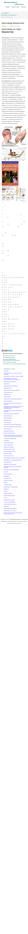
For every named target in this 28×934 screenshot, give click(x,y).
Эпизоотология (7, 422)
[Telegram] (11, 350)
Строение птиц (7, 478)
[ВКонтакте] (2, 350)
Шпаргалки (6, 506)
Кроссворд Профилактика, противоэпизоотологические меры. (11, 360)
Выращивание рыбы (9, 431)
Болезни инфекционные (9, 451)
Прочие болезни (8, 453)
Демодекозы (7, 476)
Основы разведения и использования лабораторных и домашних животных (13, 435)
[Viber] (6, 350)
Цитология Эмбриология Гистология (12, 426)
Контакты (23, 7)
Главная (7, 7)
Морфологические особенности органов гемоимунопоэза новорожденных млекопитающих (13, 407)
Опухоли (6, 472)
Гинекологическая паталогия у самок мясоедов (13, 373)
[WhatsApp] (8, 350)
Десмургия (6, 383)
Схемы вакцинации (8, 445)
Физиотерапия (7, 396)
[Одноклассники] (4, 350)
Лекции (5, 491)
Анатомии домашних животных (11, 413)
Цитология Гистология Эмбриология (12, 424)
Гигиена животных (8, 392)
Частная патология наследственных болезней (12, 403)
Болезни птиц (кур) (8, 480)
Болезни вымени (8, 474)
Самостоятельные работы (10, 504)
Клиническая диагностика (10, 381)
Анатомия (6, 371)
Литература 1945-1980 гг (10, 510)
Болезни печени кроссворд (9, 362)
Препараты (6, 440)
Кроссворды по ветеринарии (11, 487)
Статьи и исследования (9, 502)
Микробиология (7, 388)
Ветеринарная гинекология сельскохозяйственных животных (12, 379)
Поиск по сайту (15, 7)
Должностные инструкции (10, 464)
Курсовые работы (8, 493)
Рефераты (6, 489)
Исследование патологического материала (14, 458)
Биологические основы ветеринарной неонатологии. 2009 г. (13, 513)
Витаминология (7, 420)
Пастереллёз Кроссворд (9, 357)
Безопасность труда (8, 455)
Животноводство (8, 416)
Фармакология (7, 394)
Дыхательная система (9, 433)
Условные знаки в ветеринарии (11, 469)
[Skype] (10, 350)
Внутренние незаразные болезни (12, 390)
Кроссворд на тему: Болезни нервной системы (14, 364)
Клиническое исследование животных (13, 399)
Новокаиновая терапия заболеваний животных (13, 411)
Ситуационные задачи (9, 500)
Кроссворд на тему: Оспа (9, 355)
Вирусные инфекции (9, 447)
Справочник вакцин (8, 442)
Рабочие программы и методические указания (12, 467)
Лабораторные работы (9, 495)
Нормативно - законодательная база (13, 460)
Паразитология (7, 428)
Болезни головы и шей (9, 449)
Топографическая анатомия (10, 386)
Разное (5, 482)
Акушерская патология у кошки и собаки (13, 376)
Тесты (5, 497)
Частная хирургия (8, 401)
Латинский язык (7, 462)
